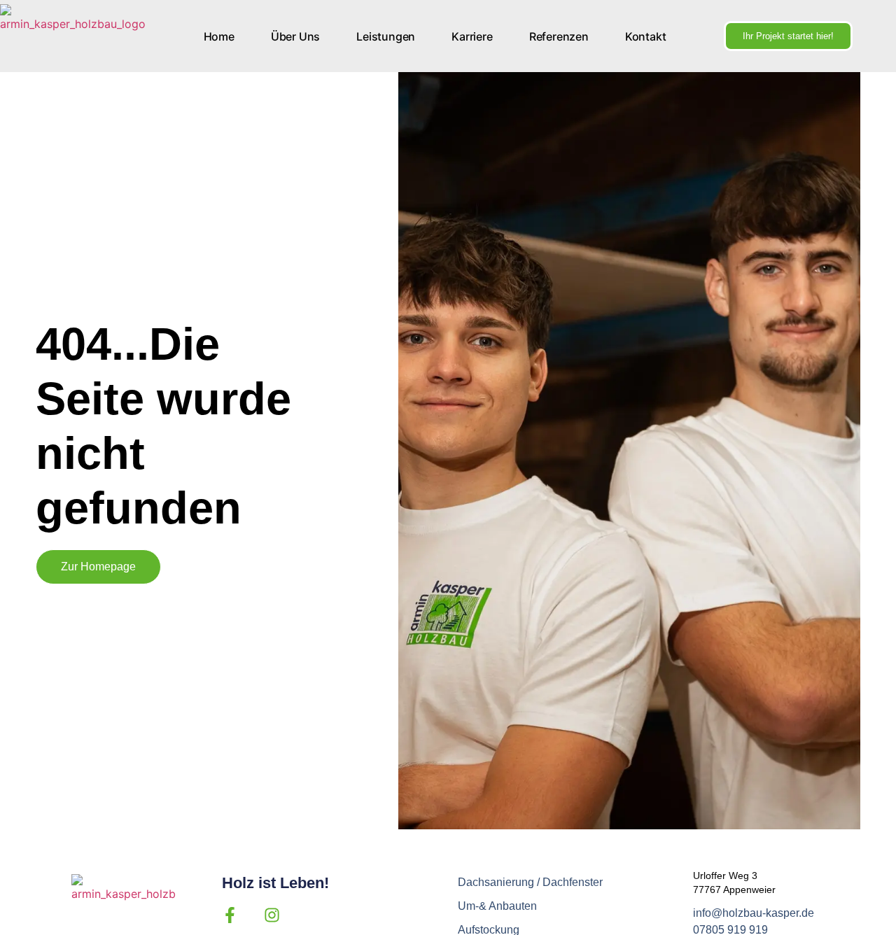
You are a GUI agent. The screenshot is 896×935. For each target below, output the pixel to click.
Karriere (471, 36)
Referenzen (559, 36)
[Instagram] (272, 915)
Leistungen (385, 36)
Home (219, 36)
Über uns (295, 36)
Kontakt (645, 36)
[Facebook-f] (230, 915)
